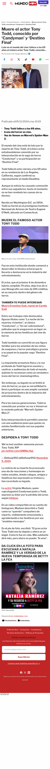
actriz (8, 488)
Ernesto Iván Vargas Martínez (16, 54)
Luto (26, 616)
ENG (45, 6)
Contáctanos (36, 630)
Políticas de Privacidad (34, 633)
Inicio (4, 22)
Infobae (13, 498)
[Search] (11, 3)
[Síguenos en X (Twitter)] (25, 672)
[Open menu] (4, 3)
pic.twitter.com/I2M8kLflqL (18, 450)
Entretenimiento (13, 22)
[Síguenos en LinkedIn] (29, 672)
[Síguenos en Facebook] (21, 672)
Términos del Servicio (15, 633)
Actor (11, 616)
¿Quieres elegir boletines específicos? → (24, 663)
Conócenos (24, 630)
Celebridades (25, 22)
